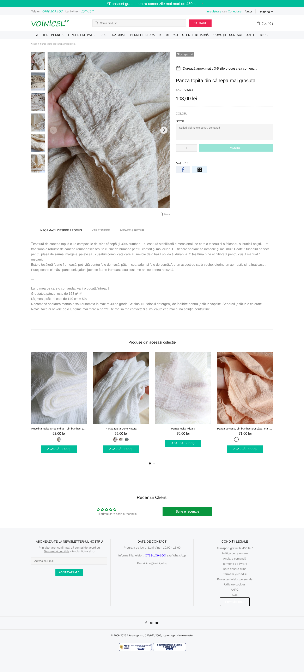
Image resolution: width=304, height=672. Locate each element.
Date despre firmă (235, 569)
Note (180, 121)
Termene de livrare (235, 563)
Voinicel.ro (50, 23)
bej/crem (236, 439)
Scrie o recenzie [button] (187, 511)
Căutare (200, 23)
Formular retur (234, 601)
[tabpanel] (59, 406)
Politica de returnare (234, 553)
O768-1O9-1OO (155, 555)
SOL (235, 594)
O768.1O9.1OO (52, 11)
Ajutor (248, 11)
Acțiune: (182, 162)
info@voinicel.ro (156, 563)
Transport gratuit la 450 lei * (235, 548)
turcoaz (254, 439)
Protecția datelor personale (235, 579)
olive (127, 439)
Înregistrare (213, 11)
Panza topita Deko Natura (121, 428)
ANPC (235, 589)
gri (242, 439)
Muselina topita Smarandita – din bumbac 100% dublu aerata (59, 428)
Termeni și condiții (235, 574)
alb (115, 439)
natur (59, 439)
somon (248, 439)
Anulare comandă (234, 558)
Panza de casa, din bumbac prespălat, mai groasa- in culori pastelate (245, 428)
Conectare (235, 11)
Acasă (34, 44)
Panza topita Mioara (183, 428)
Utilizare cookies (234, 584)
